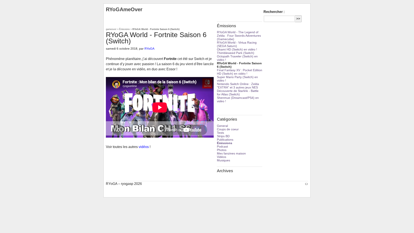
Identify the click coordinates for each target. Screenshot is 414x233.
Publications (225, 139)
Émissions (124, 29)
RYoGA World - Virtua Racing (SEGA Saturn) (237, 44)
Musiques (223, 160)
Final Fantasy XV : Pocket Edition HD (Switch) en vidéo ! (239, 71)
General (222, 126)
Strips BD (223, 136)
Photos (221, 150)
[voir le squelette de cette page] (306, 184)
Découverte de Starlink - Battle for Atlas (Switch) (238, 92)
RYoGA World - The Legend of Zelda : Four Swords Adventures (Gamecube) (239, 35)
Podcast (222, 146)
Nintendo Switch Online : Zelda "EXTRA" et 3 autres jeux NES (238, 85)
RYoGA (149, 48)
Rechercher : (274, 12)
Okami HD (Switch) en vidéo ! (237, 49)
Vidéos (221, 157)
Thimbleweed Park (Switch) (235, 53)
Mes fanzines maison (231, 153)
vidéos (144, 147)
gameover (111, 29)
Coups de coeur (228, 129)
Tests (220, 132)
